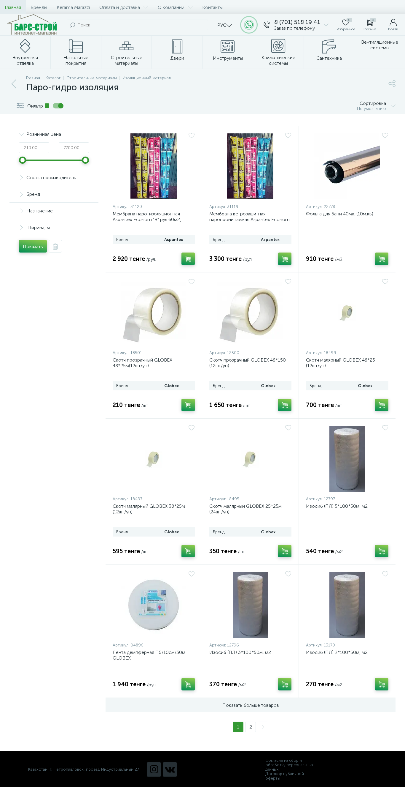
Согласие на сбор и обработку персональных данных (289, 765)
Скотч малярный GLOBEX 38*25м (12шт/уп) (149, 509)
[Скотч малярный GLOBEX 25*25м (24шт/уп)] (250, 459)
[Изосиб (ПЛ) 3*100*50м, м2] (250, 605)
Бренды (39, 7)
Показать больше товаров (250, 705)
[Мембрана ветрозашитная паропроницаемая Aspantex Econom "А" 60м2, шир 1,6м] (250, 166)
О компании (171, 7)
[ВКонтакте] (170, 769)
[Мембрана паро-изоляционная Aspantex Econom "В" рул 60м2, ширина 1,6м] (154, 166)
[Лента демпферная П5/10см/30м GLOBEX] (154, 605)
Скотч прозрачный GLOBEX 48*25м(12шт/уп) (142, 362)
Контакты (212, 7)
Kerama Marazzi (73, 7)
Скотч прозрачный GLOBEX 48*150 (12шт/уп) (247, 362)
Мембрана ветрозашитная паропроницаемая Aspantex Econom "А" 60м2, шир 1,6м (249, 219)
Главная (13, 7)
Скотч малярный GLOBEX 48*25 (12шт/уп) (340, 362)
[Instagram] (154, 769)
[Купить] (188, 259)
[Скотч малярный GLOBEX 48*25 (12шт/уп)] (347, 313)
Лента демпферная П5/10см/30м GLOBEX (149, 655)
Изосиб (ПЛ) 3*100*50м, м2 (240, 652)
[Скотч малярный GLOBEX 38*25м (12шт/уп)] (154, 459)
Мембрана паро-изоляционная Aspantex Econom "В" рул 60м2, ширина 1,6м (147, 219)
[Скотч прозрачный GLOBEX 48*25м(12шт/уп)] (154, 313)
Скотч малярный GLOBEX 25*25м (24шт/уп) (245, 509)
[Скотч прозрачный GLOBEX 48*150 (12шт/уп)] (250, 313)
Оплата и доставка (119, 7)
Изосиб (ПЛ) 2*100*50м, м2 (337, 652)
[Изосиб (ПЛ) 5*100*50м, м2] (347, 459)
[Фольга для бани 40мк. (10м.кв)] (347, 166)
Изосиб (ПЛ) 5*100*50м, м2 (337, 506)
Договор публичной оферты (284, 776)
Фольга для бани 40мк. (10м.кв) (339, 214)
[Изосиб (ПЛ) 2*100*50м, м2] (347, 605)
